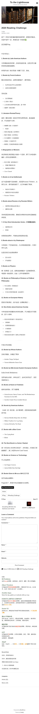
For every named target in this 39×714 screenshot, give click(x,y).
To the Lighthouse (19, 2)
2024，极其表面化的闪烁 (9, 658)
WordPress (22, 710)
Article (4, 491)
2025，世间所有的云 (8, 655)
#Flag (4, 495)
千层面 (3, 31)
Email (3, 551)
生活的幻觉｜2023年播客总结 (10, 668)
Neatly (22, 712)
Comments (5, 522)
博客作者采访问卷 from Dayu (10, 662)
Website (3, 558)
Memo (3, 683)
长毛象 (4, 587)
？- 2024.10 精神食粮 (8, 665)
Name (3, 545)
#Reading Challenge (14, 495)
